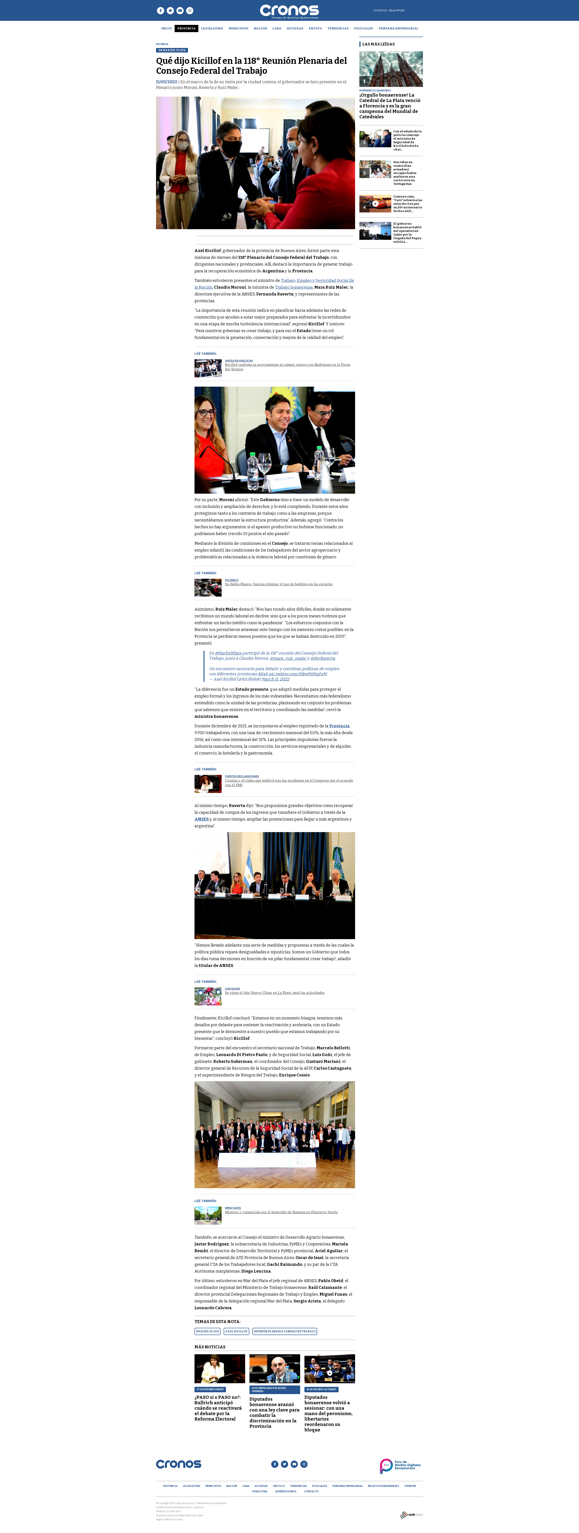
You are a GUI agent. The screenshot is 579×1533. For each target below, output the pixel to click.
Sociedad (295, 28)
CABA (276, 28)
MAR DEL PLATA (207, 1331)
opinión (410, 1486)
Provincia (186, 28)
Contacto (311, 1491)
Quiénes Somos (285, 1491)
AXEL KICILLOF (236, 1331)
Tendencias (338, 28)
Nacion (260, 28)
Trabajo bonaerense (294, 287)
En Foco (315, 28)
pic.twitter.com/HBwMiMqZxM (298, 673)
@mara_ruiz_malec (288, 658)
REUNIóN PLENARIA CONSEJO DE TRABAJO (285, 1331)
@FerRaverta (322, 658)
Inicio (166, 28)
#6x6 (263, 673)
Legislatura (212, 28)
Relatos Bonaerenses (383, 1486)
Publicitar (259, 1491)
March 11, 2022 (275, 679)
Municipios (238, 28)
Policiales (363, 28)
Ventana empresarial (398, 28)
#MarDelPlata (228, 653)
